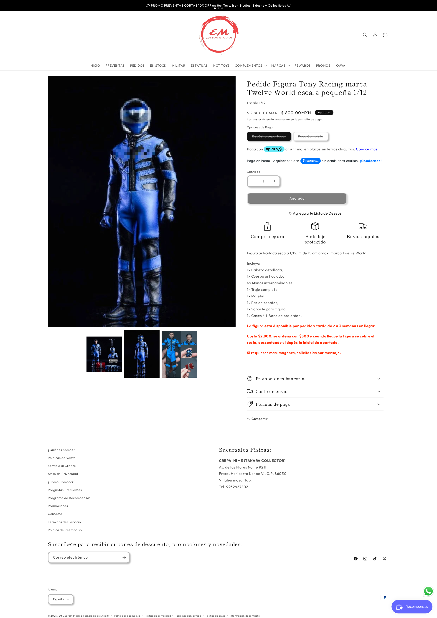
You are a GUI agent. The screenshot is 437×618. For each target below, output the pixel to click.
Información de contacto (245, 615)
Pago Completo (313, 137)
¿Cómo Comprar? (61, 482)
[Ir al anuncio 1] (215, 8)
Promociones (58, 506)
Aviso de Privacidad (63, 474)
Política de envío (216, 615)
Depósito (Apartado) (271, 137)
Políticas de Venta (62, 458)
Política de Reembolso (65, 530)
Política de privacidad (158, 615)
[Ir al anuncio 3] (222, 8)
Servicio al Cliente (62, 466)
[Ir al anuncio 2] (218, 8)
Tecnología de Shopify (96, 615)
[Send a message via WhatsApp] (428, 591)
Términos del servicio (188, 615)
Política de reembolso (127, 615)
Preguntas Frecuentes (65, 490)
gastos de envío (263, 119)
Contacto (55, 514)
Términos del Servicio (64, 522)
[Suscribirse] (124, 557)
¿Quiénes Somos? (61, 450)
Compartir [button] (260, 419)
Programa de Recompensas (69, 498)
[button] (250, 65)
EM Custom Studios (70, 615)
